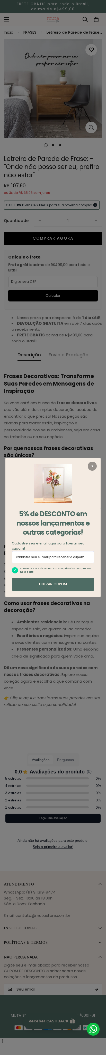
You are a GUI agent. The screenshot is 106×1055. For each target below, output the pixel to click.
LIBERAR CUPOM (53, 584)
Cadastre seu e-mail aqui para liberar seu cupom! (48, 546)
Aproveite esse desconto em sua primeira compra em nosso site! (55, 570)
